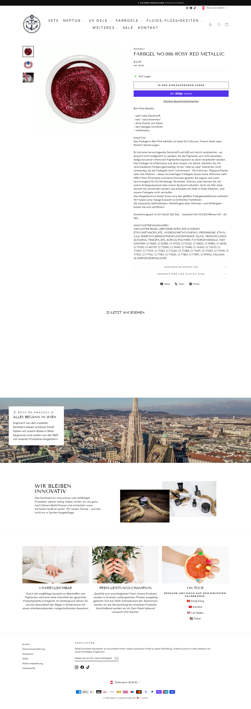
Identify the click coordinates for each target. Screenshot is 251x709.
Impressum (27, 654)
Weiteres (104, 27)
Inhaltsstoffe (28, 668)
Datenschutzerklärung (33, 649)
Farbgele (128, 20)
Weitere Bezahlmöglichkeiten (181, 101)
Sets (53, 20)
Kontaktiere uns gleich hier (181, 274)
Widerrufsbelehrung (32, 663)
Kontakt (148, 27)
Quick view (47, 367)
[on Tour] (195, 564)
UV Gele (99, 20)
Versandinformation (181, 267)
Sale (128, 27)
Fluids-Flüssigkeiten (173, 20)
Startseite (139, 48)
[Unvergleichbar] (55, 564)
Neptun (72, 20)
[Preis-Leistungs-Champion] (125, 564)
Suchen (26, 644)
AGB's (25, 658)
